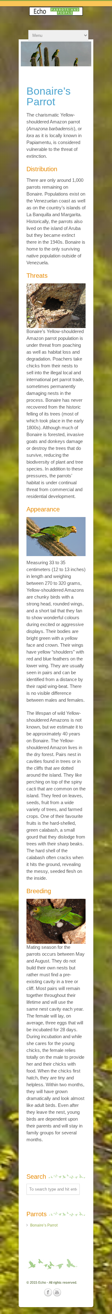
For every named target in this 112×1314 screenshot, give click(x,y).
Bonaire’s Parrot (44, 1225)
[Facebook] (48, 1292)
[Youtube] (57, 1292)
